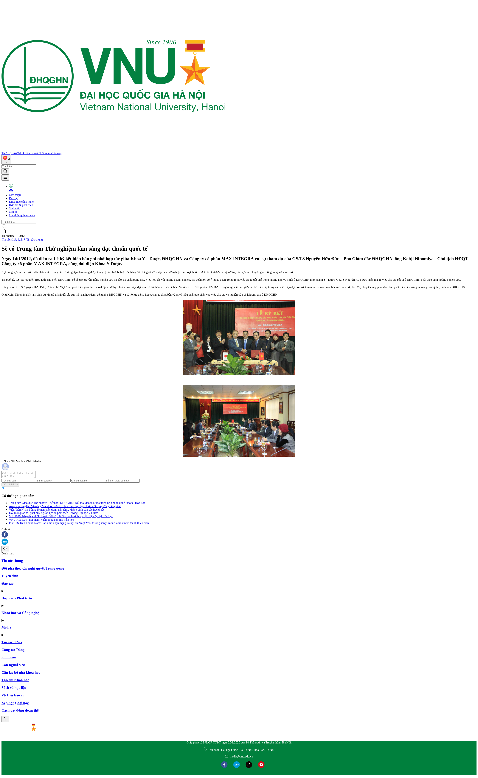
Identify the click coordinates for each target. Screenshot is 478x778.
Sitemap (56, 153)
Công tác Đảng (13, 650)
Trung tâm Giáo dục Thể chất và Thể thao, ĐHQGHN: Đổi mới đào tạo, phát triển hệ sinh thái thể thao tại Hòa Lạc (77, 502)
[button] (239, 534)
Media (6, 627)
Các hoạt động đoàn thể (19, 710)
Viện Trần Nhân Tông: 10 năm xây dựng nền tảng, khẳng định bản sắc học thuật (56, 509)
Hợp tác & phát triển (21, 205)
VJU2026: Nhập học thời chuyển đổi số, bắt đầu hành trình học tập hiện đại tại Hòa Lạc (61, 516)
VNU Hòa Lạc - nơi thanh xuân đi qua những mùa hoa (41, 519)
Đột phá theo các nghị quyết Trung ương (32, 568)
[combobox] (6, 159)
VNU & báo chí (13, 695)
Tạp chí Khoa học (15, 680)
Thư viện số (8, 153)
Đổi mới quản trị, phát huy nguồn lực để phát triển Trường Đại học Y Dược (53, 512)
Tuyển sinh (9, 576)
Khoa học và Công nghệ (20, 613)
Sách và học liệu (13, 688)
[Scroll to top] (5, 719)
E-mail (34, 153)
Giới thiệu (15, 195)
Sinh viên (14, 208)
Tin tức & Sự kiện (12, 239)
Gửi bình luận (10, 484)
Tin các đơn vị (12, 642)
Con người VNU (14, 665)
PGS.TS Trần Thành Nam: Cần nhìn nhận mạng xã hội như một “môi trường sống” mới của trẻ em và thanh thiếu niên (79, 523)
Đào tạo (13, 198)
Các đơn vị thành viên (22, 215)
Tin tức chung (34, 239)
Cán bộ (13, 211)
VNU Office (23, 153)
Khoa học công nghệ (21, 201)
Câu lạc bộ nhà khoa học (20, 672)
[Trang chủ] (113, 149)
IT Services (45, 153)
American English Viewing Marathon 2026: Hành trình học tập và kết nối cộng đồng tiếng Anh (65, 506)
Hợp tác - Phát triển (16, 598)
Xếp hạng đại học (15, 703)
